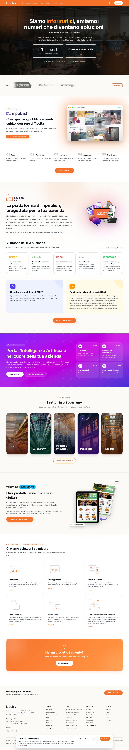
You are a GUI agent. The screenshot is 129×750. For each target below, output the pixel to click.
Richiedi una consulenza (35, 374)
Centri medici (90, 717)
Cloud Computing (71, 725)
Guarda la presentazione (19, 136)
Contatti (118, 3)
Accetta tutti (105, 739)
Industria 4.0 (90, 712)
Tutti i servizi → (71, 728)
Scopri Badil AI (14, 374)
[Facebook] (12, 731)
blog (47, 3)
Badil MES (49, 720)
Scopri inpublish (63, 170)
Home (21, 3)
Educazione (89, 722)
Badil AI (48, 722)
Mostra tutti (117, 85)
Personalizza (84, 739)
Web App (69, 717)
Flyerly (48, 717)
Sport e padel (90, 720)
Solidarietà (109, 715)
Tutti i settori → (91, 725)
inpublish (49, 709)
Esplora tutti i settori (63, 461)
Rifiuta (95, 739)
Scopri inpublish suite (63, 320)
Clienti (61, 3)
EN (111, 3)
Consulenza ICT (71, 715)
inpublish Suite (50, 712)
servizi (35, 3)
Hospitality (89, 715)
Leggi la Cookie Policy (67, 743)
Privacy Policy (23, 745)
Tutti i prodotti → (51, 728)
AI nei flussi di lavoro (72, 712)
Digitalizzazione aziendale (74, 709)
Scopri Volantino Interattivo (19, 519)
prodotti (28, 3)
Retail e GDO (90, 709)
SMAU (108, 717)
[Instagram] (16, 731)
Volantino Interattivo (52, 715)
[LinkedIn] (8, 731)
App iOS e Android (71, 720)
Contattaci (64, 663)
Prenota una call (112, 693)
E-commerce (70, 722)
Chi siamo (54, 3)
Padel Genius (50, 725)
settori (42, 3)
